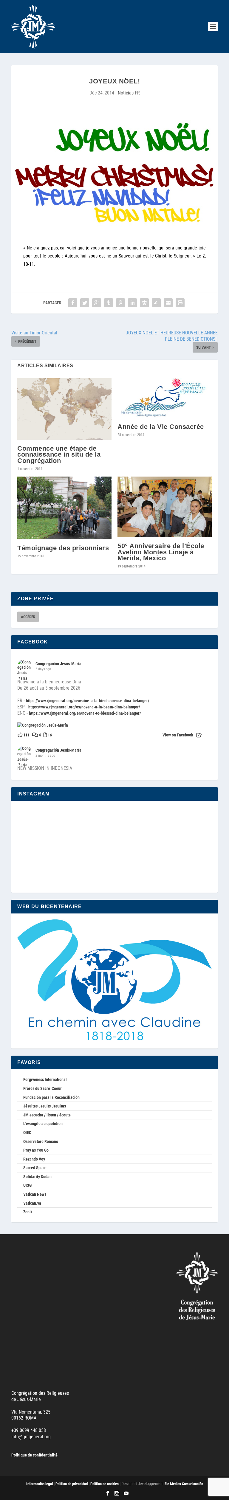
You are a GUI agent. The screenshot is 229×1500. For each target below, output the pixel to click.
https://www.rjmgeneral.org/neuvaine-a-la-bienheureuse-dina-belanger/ (87, 700)
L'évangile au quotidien (43, 1123)
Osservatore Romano (40, 1141)
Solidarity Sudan (37, 1176)
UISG (27, 1185)
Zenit (27, 1211)
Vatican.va (32, 1203)
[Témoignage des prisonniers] (64, 508)
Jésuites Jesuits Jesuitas (44, 1106)
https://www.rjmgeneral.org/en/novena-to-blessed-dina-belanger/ (85, 713)
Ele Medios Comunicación (184, 1484)
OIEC (27, 1132)
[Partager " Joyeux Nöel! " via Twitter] (85, 303)
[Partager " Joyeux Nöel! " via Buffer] (144, 303)
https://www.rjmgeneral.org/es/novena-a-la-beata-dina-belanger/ (84, 707)
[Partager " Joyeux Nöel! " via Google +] (97, 303)
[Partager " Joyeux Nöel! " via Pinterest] (120, 303)
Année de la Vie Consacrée (160, 426)
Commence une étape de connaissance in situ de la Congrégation (58, 454)
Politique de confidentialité (34, 1455)
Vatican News (34, 1194)
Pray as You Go (36, 1150)
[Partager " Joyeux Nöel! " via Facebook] (73, 303)
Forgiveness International (45, 1079)
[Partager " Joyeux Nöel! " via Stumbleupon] (156, 303)
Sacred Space (35, 1167)
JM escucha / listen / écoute (47, 1115)
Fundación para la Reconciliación (51, 1097)
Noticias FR (129, 93)
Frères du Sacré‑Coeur (42, 1088)
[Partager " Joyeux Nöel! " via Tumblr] (108, 303)
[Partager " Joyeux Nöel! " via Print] (180, 303)
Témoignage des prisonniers (63, 548)
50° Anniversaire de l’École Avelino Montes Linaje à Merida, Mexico (160, 551)
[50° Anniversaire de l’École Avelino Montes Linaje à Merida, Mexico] (164, 507)
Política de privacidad (71, 1484)
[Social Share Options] (199, 735)
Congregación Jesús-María (58, 663)
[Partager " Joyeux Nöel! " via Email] (168, 303)
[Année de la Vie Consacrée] (164, 398)
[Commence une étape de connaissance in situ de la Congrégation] (64, 409)
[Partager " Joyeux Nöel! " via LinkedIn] (132, 303)
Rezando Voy (34, 1159)
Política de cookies (104, 1484)
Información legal (39, 1484)
